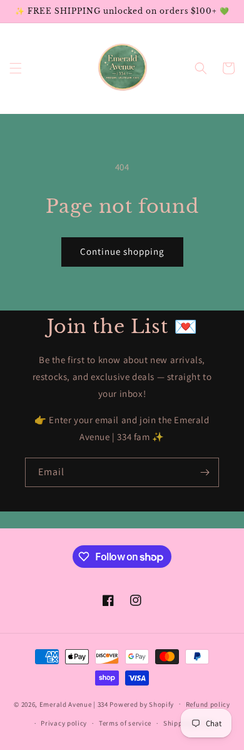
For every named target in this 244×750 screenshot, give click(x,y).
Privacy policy (64, 723)
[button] (15, 68)
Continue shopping (122, 251)
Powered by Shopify (141, 703)
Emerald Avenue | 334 (73, 703)
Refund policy (208, 704)
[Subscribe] (204, 472)
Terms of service (125, 723)
